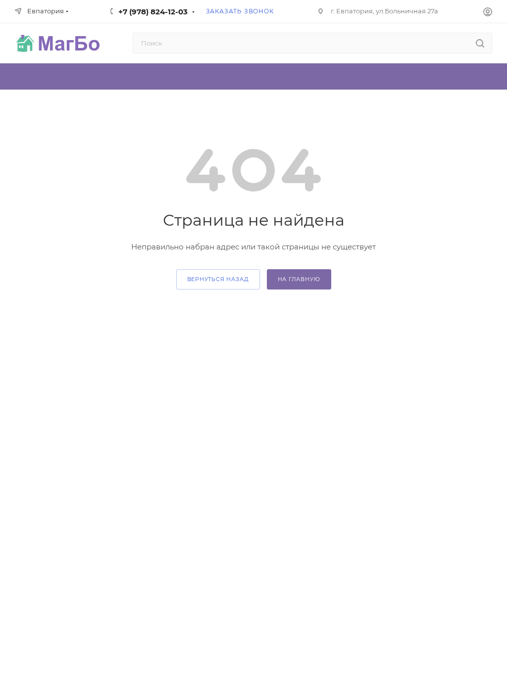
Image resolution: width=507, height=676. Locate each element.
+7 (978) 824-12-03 (153, 11)
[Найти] (480, 43)
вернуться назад (218, 279)
